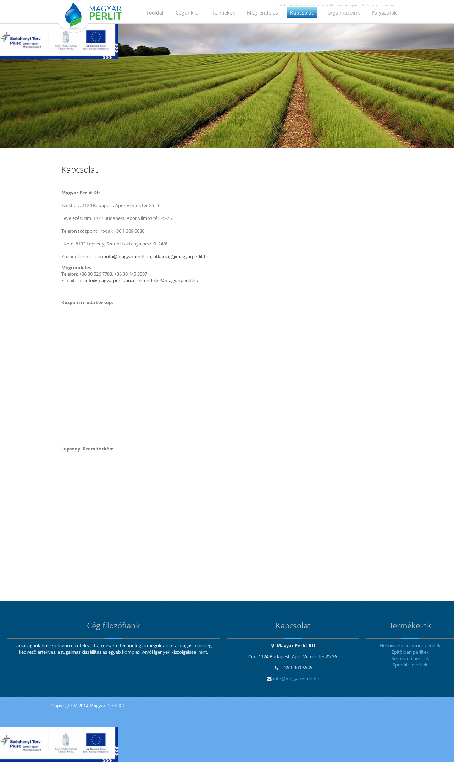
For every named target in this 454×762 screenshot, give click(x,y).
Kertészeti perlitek (410, 658)
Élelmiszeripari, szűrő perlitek (410, 645)
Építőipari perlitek (410, 652)
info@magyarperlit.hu (296, 678)
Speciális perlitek (410, 664)
